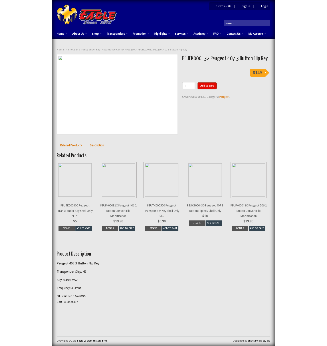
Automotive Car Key (113, 49)
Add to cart (207, 85)
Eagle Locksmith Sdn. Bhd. (92, 340)
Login (264, 6)
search (230, 23)
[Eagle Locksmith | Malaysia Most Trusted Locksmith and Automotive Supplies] (87, 23)
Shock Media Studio (259, 340)
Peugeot (131, 49)
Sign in (246, 6)
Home (60, 49)
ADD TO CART (83, 228)
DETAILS (66, 228)
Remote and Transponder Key (83, 49)
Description (97, 145)
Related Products (71, 145)
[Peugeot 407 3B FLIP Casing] (117, 94)
